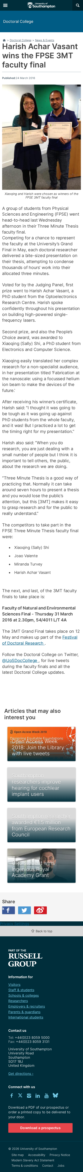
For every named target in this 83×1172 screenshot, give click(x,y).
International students (25, 1017)
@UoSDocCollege (20, 660)
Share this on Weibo (40, 910)
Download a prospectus (40, 1128)
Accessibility (36, 1155)
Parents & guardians (24, 1012)
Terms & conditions (24, 1165)
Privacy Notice (60, 1155)
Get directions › (20, 1073)
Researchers (18, 1001)
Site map (17, 1155)
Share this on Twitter (24, 910)
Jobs (60, 1165)
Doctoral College (18, 21)
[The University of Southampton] (41, 5)
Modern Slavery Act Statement (32, 1160)
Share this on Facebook (3, 908)
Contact (47, 1165)
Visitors (14, 984)
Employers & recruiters (26, 1006)
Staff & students (21, 990)
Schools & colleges (23, 995)
